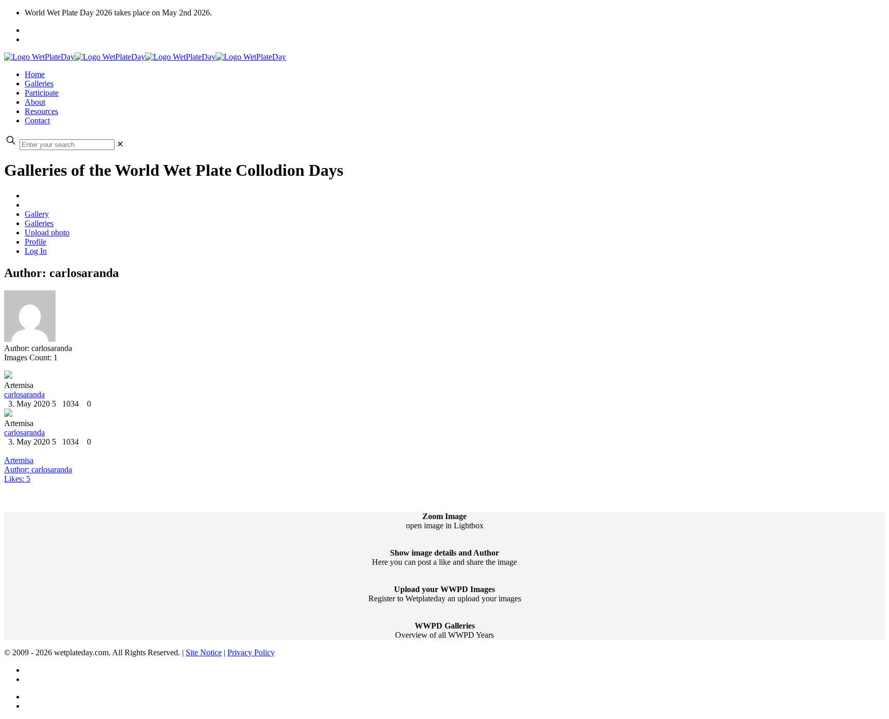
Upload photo (47, 232)
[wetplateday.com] (145, 56)
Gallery (37, 214)
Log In (36, 251)
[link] (120, 144)
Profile (35, 241)
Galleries (39, 223)
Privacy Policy (251, 652)
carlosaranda (24, 394)
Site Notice (204, 652)
